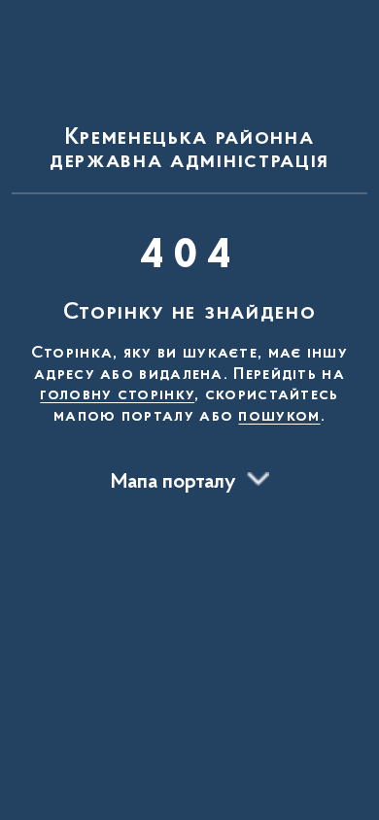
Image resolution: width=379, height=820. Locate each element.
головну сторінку (117, 395)
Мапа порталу (173, 483)
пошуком (279, 417)
